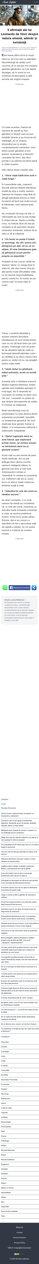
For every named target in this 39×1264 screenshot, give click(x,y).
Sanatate (4, 1169)
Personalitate (6, 1127)
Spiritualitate (6, 1192)
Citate (3, 1061)
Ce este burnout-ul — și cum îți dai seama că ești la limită (19, 1011)
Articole (4, 1047)
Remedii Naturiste (8, 1150)
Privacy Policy (19, 1243)
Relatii (3, 1145)
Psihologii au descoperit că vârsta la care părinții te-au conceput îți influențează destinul (19, 881)
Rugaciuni (5, 1164)
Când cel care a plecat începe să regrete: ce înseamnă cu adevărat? (17, 815)
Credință (4, 1065)
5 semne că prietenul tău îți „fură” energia (17, 998)
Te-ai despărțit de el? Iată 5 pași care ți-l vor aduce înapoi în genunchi (20, 846)
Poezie (3, 1136)
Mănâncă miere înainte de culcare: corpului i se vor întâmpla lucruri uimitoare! (19, 831)
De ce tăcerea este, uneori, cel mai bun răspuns (19, 1024)
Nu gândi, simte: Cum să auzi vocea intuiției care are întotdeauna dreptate (19, 1004)
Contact (20, 1232)
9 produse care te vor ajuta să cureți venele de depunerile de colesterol (18, 910)
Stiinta (3, 1197)
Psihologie (5, 1141)
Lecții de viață (6, 1108)
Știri (2, 1202)
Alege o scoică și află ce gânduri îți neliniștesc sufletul (18, 896)
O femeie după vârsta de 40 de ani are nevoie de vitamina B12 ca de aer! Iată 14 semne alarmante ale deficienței (19, 990)
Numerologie (6, 1122)
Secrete (4, 1178)
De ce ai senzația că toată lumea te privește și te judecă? (19, 968)
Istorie (3, 1103)
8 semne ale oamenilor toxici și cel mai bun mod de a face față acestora (19, 982)
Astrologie (5, 1051)
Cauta (3, 804)
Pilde (3, 1131)
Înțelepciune (5, 1098)
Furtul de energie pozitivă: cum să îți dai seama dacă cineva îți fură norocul (19, 903)
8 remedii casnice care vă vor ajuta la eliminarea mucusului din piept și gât (19, 889)
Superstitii (5, 1207)
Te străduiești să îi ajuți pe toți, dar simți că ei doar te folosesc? (20, 1030)
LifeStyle (4, 1117)
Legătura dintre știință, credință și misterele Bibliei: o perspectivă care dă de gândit (17, 867)
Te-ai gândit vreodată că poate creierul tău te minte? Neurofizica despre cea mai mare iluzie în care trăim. (19, 959)
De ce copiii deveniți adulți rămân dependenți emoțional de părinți (18, 1018)
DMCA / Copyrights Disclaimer (19, 1248)
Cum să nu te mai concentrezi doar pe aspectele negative (19, 932)
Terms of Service (19, 1238)
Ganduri (4, 1089)
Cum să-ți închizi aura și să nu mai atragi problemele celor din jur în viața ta (16, 874)
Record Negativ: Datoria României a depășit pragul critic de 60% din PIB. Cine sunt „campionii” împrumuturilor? (17, 940)
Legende (4, 1112)
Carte (3, 1056)
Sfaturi (3, 1183)
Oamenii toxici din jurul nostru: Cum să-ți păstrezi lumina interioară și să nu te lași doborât (20, 924)
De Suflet (4, 1075)
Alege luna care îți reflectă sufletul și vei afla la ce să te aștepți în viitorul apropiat (19, 839)
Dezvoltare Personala (9, 1080)
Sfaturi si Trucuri (7, 1188)
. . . (36, 1)
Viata (3, 1216)
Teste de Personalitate (9, 1211)
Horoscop (5, 1094)
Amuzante (5, 1042)
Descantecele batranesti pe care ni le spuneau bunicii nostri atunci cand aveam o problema (18, 917)
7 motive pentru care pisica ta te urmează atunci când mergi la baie (19, 975)
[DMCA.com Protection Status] (19, 1254)
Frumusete (5, 1084)
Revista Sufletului (7, 1159)
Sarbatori (4, 1174)
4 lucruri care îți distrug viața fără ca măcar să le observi (19, 853)
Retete (3, 1155)
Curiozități (5, 1070)
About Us (19, 1227)
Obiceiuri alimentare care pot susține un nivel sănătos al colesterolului (18, 860)
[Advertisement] (19, 105)
